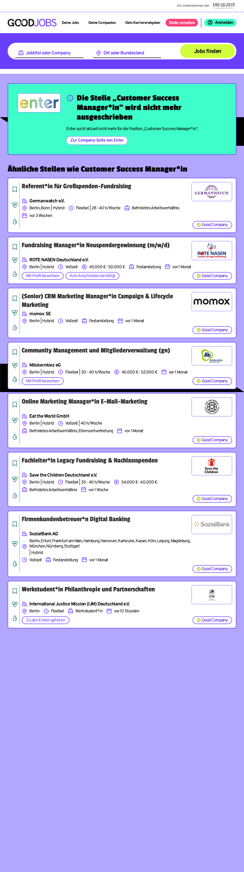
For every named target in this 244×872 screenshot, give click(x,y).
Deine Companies (102, 23)
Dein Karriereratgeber (142, 23)
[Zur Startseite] (32, 22)
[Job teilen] (15, 205)
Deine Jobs (70, 23)
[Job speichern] (15, 189)
